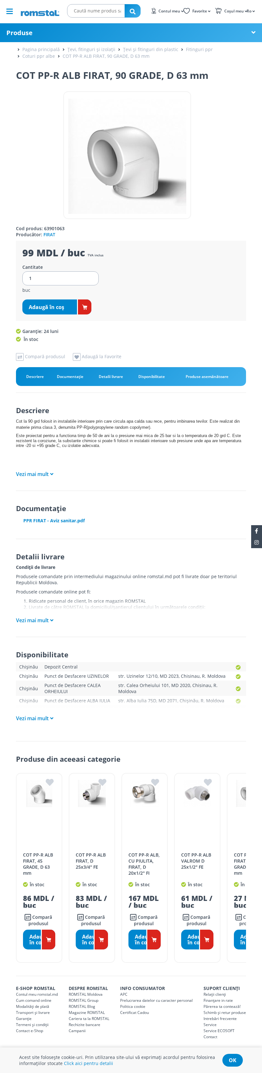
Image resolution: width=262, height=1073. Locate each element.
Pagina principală (41, 49)
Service (210, 1024)
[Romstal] (40, 11)
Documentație (70, 376)
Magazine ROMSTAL (87, 1012)
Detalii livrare (111, 376)
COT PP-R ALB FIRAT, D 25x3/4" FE (91, 861)
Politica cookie (132, 1006)
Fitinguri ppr (199, 49)
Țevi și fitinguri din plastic (150, 49)
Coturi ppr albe (38, 56)
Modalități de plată (32, 1006)
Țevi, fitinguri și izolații (91, 49)
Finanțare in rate (218, 1000)
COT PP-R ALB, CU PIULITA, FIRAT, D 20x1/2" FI (144, 864)
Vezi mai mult (32, 474)
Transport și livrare (33, 1012)
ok (232, 1060)
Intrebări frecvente (220, 1018)
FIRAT (49, 234)
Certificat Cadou (134, 1012)
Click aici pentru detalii (88, 1063)
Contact (210, 1036)
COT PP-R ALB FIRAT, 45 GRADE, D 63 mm (38, 864)
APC (123, 994)
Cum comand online (33, 1000)
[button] (250, 10)
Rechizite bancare (84, 1024)
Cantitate (32, 267)
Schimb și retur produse (225, 1012)
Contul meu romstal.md (37, 994)
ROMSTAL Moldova (86, 994)
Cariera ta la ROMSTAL (89, 1018)
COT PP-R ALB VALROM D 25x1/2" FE (196, 861)
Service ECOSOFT (219, 1030)
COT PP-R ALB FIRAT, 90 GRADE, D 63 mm (106, 56)
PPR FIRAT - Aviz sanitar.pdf (54, 521)
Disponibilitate (151, 376)
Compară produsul (40, 920)
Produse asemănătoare (207, 376)
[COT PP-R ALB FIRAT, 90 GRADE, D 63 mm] (127, 155)
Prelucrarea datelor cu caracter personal (156, 1000)
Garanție (24, 1018)
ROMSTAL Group (83, 1000)
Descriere (35, 376)
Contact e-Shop (29, 1030)
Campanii (77, 1030)
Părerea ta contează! (222, 1006)
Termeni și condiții (32, 1024)
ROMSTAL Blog (82, 1006)
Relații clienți (215, 994)
